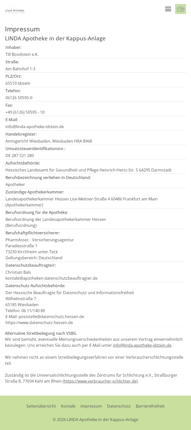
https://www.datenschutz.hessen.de (39, 322)
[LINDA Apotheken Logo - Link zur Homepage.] (180, 9)
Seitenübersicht (41, 406)
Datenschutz (119, 406)
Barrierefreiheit (150, 406)
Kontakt (68, 406)
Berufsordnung (21, 225)
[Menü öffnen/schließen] (168, 9)
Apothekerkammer (24, 205)
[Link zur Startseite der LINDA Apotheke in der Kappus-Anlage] (15, 9)
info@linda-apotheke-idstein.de (34, 126)
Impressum (91, 406)
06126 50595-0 (18, 97)
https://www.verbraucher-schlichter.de (100, 381)
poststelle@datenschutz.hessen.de (51, 316)
